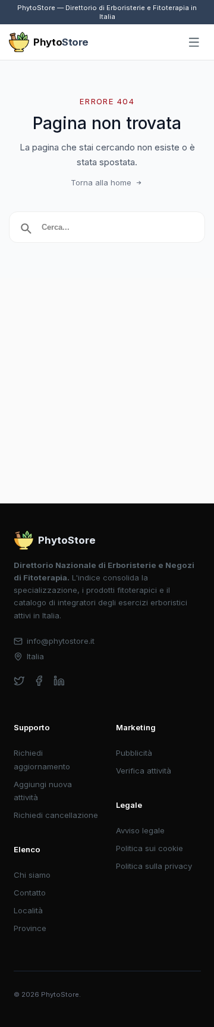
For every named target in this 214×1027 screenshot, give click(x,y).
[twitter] (19, 680)
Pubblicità (134, 753)
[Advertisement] (107, 391)
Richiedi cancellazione (56, 815)
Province (30, 928)
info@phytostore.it (61, 641)
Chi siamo (32, 875)
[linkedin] (59, 680)
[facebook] (39, 680)
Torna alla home (101, 182)
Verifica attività (143, 770)
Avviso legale (140, 830)
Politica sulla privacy (154, 866)
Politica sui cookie (149, 848)
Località (28, 910)
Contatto (30, 892)
